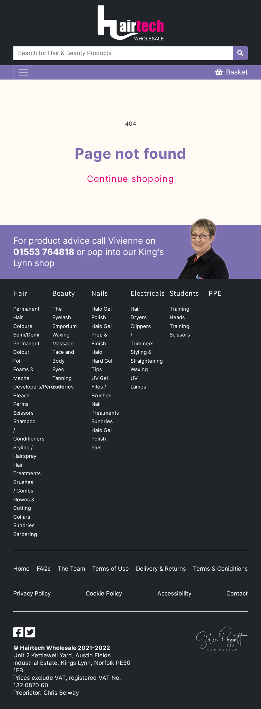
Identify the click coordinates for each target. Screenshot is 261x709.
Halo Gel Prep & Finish (101, 335)
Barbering (25, 534)
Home (21, 568)
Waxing (61, 335)
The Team (71, 568)
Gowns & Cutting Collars (24, 508)
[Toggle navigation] (23, 72)
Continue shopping (130, 178)
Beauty (63, 293)
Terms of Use (110, 568)
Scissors (23, 413)
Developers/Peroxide (38, 387)
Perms (21, 404)
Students (184, 293)
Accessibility (174, 593)
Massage (63, 344)
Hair (20, 293)
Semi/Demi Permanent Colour (26, 343)
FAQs (44, 568)
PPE (215, 293)
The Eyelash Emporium (64, 317)
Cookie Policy (104, 593)
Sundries (24, 525)
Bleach (21, 396)
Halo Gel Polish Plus (101, 439)
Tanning (62, 378)
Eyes (58, 369)
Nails (99, 293)
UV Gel (99, 378)
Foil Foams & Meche (23, 369)
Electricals (147, 293)
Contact (237, 593)
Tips (96, 369)
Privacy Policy (32, 593)
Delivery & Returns (161, 568)
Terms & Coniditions (220, 568)
